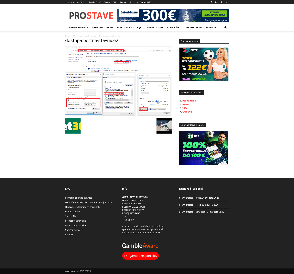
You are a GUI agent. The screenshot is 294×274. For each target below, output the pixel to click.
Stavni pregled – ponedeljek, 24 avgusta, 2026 (201, 212)
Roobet (107, 2)
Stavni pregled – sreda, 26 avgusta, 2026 (199, 198)
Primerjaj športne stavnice (78, 197)
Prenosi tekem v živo (75, 220)
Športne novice (73, 229)
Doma (67, 35)
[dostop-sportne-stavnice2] (118, 115)
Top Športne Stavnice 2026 (140, 2)
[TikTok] (221, 2)
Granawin (187, 111)
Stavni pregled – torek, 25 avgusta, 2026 (199, 205)
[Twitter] (226, 2)
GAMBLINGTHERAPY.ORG (135, 197)
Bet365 (186, 104)
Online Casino (154, 27)
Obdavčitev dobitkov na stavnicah (82, 206)
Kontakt (211, 27)
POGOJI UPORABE (131, 213)
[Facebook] (211, 2)
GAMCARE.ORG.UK (131, 203)
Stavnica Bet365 (95, 2)
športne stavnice (77, 27)
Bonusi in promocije (129, 27)
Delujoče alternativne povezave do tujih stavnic (89, 202)
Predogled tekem (102, 27)
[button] (225, 27)
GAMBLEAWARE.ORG (133, 200)
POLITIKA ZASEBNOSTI (133, 206)
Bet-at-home (189, 100)
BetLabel (123, 2)
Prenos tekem (193, 27)
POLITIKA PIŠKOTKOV (133, 210)
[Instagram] (216, 2)
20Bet (115, 2)
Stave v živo (174, 27)
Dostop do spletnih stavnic (84, 35)
